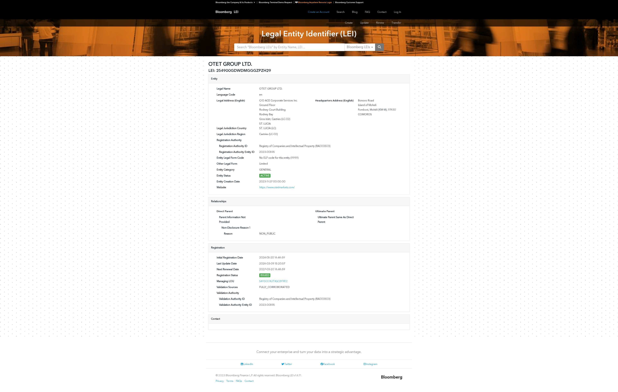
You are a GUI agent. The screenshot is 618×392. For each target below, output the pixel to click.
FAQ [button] (367, 12)
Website (221, 187)
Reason (228, 233)
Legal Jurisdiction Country (231, 128)
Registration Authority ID (233, 146)
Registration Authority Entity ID (236, 152)
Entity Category (225, 169)
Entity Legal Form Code (230, 157)
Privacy (220, 381)
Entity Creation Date (228, 181)
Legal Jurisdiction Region (231, 134)
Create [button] (349, 22)
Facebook (329, 364)
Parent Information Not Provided (232, 220)
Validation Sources (227, 287)
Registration (218, 247)
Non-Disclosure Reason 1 (235, 227)
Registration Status (227, 275)
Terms (229, 381)
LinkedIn (248, 364)
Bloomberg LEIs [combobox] (358, 47)
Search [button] (341, 12)
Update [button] (364, 22)
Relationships (218, 201)
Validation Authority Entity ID (235, 304)
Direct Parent (225, 211)
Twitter (288, 364)
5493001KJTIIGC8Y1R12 (273, 281)
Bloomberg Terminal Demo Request (275, 2)
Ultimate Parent (325, 211)
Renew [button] (380, 22)
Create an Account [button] (318, 12)
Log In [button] (397, 12)
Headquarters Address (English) (334, 100)
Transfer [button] (396, 22)
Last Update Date (227, 263)
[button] (236, 2)
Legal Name (223, 88)
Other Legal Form (227, 163)
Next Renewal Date (228, 269)
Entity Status (224, 175)
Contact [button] (381, 12)
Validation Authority (228, 293)
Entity (214, 78)
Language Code (226, 94)
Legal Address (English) (231, 100)
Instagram (371, 364)
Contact (215, 318)
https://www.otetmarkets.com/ (277, 187)
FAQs (239, 381)
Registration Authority (229, 140)
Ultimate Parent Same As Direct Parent (336, 220)
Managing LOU (225, 281)
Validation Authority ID (232, 299)
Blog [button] (354, 12)
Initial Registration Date (230, 257)
